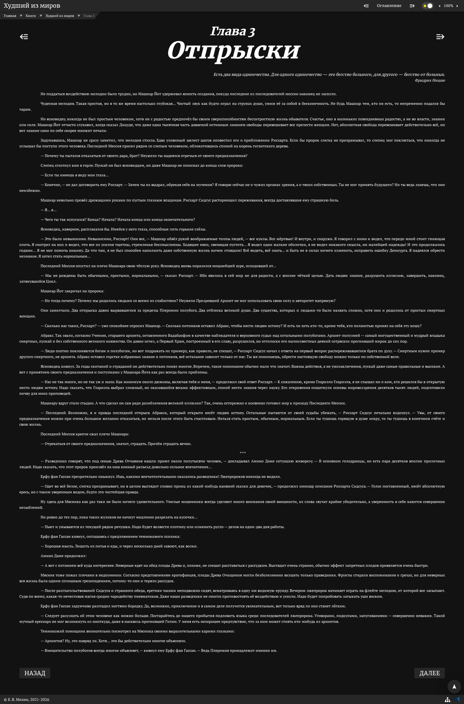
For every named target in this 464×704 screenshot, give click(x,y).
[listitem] (366, 6)
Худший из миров (32, 5)
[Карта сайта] (447, 699)
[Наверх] (454, 686)
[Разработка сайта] (457, 699)
